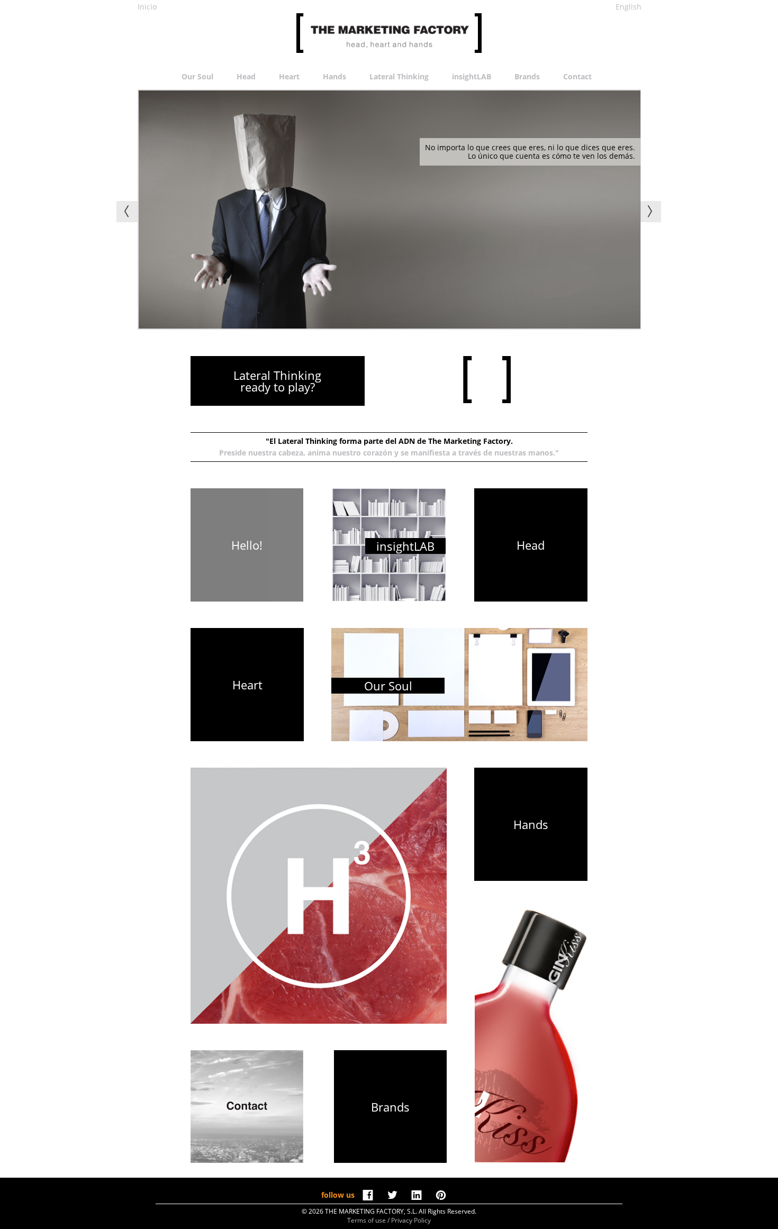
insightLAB (471, 76)
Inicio (147, 7)
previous (127, 211)
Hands (334, 76)
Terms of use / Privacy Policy (389, 1220)
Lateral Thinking (399, 76)
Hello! (247, 545)
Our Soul (197, 76)
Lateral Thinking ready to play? (277, 381)
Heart (289, 76)
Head (246, 76)
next (650, 211)
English (628, 7)
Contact (577, 76)
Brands (527, 76)
